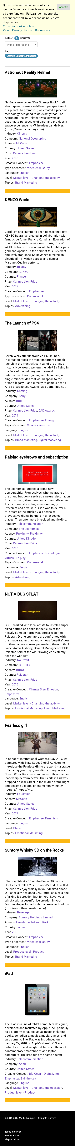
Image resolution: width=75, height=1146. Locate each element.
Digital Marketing (49, 440)
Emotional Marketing (29, 708)
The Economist (29, 529)
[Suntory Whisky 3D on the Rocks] (37, 866)
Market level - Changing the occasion (37, 1087)
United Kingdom (27, 538)
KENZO (23, 272)
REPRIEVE (25, 665)
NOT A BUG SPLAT (21, 594)
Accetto (63, 7)
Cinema (22, 133)
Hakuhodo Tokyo (27, 922)
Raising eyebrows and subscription (36, 457)
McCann (21, 143)
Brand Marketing (26, 182)
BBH (19, 401)
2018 (15, 158)
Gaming (22, 391)
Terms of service (13, 1131)
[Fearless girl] (37, 743)
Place (17, 828)
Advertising (22, 306)
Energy (49, 420)
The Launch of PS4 (22, 323)
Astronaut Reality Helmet (27, 72)
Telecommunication (30, 524)
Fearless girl (16, 725)
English (24, 173)
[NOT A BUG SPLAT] (37, 610)
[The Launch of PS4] (37, 340)
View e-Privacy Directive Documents (26, 30)
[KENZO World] (37, 216)
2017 (15, 286)
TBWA (44, 922)
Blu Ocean (35, 1073)
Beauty (21, 267)
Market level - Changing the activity (36, 178)
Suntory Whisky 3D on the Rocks (34, 850)
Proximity (22, 533)
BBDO (20, 670)
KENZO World (17, 199)
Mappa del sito (12, 1139)
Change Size (37, 689)
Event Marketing (55, 708)
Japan (21, 927)
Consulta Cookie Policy (18, 26)
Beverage (23, 912)
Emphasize (36, 163)
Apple (23, 1064)
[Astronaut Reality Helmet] (37, 88)
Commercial (35, 296)
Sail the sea (28, 1078)
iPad (9, 973)
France (21, 276)
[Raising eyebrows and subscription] (37, 474)
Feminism (51, 818)
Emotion (52, 689)
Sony (22, 396)
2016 (15, 548)
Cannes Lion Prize (25, 153)
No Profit (23, 660)
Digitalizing (51, 1073)
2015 (15, 684)
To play (21, 558)
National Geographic (32, 138)
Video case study (38, 168)
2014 (15, 415)
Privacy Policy (12, 1135)
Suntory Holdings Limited (36, 917)
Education (24, 794)
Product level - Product (28, 951)
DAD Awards (46, 410)
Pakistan (22, 674)
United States (25, 148)
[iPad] (37, 999)
